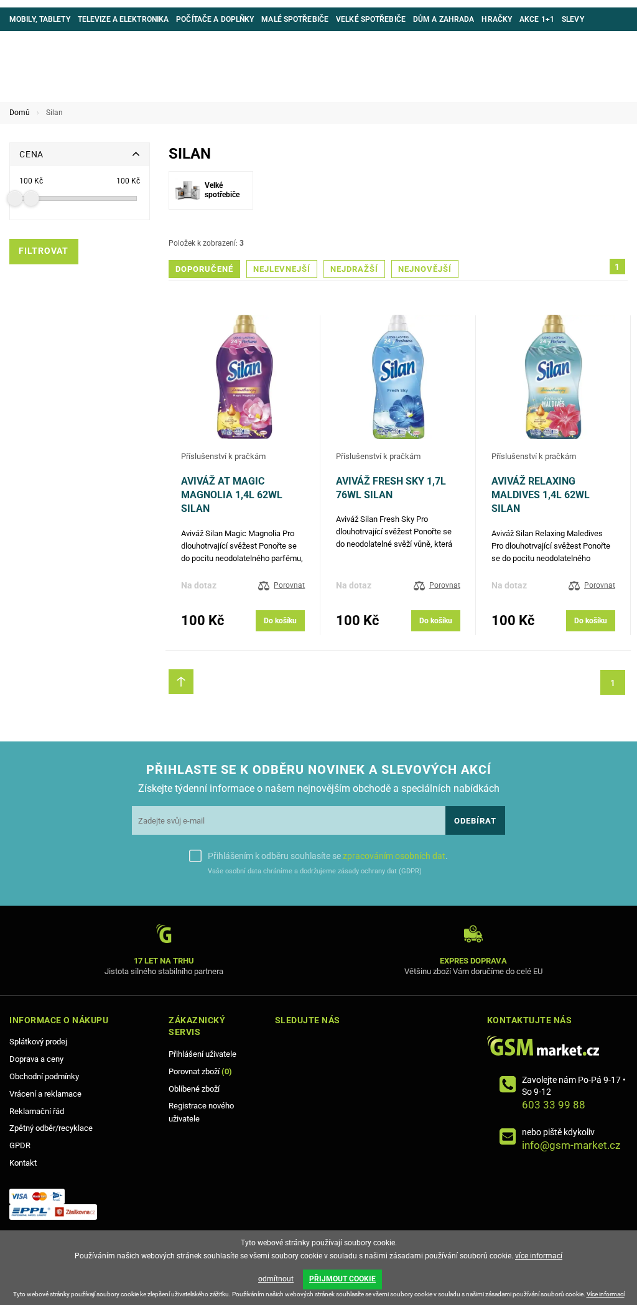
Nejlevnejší (281, 269)
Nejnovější (425, 269)
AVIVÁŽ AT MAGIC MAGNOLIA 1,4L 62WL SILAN (231, 495)
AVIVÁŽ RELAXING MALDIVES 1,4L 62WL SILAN (540, 495)
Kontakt (23, 1163)
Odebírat (475, 820)
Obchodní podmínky (44, 1076)
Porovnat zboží (200, 1071)
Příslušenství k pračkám (223, 456)
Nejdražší (354, 269)
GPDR (19, 1145)
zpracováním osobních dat (394, 856)
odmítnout (276, 1279)
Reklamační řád (36, 1111)
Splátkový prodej (38, 1041)
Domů (19, 112)
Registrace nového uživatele (201, 1112)
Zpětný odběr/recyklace (51, 1128)
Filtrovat (43, 251)
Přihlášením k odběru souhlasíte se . (328, 856)
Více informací (606, 1294)
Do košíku (280, 620)
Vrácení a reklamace (45, 1093)
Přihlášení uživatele (202, 1054)
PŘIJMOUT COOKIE (342, 1279)
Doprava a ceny (36, 1059)
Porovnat (289, 585)
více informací (538, 1256)
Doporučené (204, 269)
